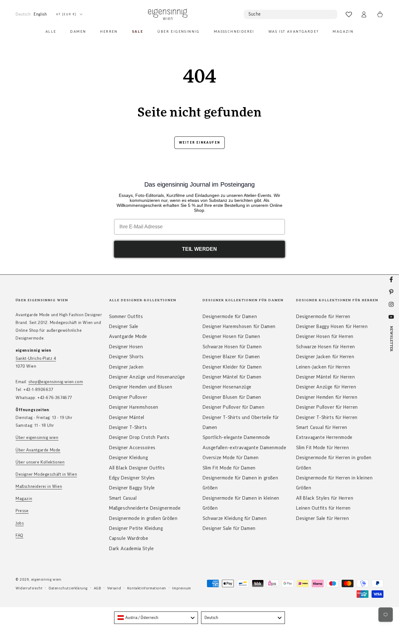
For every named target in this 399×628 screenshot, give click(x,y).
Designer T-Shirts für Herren (327, 417)
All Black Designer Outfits (137, 467)
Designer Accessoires (132, 447)
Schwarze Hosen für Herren (325, 346)
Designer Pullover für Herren (327, 407)
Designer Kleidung (128, 457)
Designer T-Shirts (128, 427)
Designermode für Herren (323, 316)
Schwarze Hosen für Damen (232, 346)
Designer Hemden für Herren (327, 397)
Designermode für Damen (230, 316)
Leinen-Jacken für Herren (323, 366)
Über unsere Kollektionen (40, 462)
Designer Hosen (126, 346)
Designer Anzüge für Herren (326, 386)
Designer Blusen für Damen (232, 397)
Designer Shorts (126, 356)
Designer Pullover (128, 397)
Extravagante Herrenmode (324, 437)
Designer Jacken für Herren (325, 356)
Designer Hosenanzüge (227, 386)
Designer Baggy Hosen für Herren (332, 326)
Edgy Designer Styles (132, 477)
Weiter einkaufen (199, 142)
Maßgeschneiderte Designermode (144, 508)
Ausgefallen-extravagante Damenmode (244, 447)
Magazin (24, 499)
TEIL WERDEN (199, 249)
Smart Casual (123, 498)
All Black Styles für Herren (324, 498)
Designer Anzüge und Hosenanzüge (147, 376)
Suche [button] (254, 14)
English (40, 14)
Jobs (20, 523)
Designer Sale (123, 326)
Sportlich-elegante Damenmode (236, 437)
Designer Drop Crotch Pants (139, 437)
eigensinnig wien (46, 579)
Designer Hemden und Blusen (140, 386)
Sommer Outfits (126, 316)
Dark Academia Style (131, 548)
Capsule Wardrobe (128, 538)
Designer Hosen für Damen (231, 336)
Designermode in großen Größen (143, 518)
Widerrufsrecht (29, 588)
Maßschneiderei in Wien (39, 486)
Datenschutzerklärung (68, 588)
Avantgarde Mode (128, 336)
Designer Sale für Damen (229, 528)
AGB (97, 588)
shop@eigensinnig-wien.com (55, 382)
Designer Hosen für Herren (324, 336)
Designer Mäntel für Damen (232, 376)
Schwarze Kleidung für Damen (235, 518)
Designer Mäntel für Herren (325, 376)
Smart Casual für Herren (321, 427)
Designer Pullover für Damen (233, 407)
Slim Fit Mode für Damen (229, 467)
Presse (22, 511)
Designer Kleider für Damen (232, 366)
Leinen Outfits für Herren (323, 508)
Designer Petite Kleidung (136, 528)
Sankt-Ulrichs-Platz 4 (36, 358)
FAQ (19, 535)
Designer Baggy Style (132, 487)
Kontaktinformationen (146, 588)
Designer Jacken (126, 366)
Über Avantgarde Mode (38, 450)
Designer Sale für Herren (322, 518)
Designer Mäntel (126, 417)
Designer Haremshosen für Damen (239, 326)
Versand (114, 588)
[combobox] (156, 617)
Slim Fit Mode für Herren (322, 447)
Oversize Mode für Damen (231, 457)
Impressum (181, 588)
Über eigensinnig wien (37, 437)
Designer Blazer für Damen (231, 356)
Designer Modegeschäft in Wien (46, 474)
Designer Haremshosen (133, 407)
